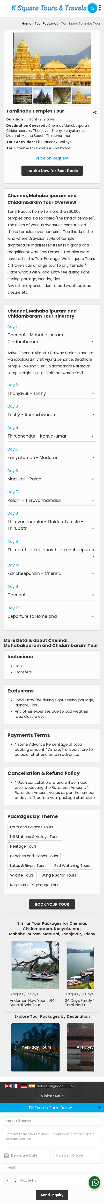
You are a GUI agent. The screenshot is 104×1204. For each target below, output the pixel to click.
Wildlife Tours (22, 875)
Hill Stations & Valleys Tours (34, 836)
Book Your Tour (52, 904)
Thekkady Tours (35, 1047)
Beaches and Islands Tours (34, 855)
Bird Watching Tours (72, 865)
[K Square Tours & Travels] (49, 9)
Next (88, 974)
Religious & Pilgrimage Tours (35, 884)
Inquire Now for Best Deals (52, 170)
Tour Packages (46, 23)
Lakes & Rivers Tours (28, 865)
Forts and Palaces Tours (31, 827)
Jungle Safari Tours (59, 875)
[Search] (92, 8)
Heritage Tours (23, 846)
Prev (16, 974)
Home (26, 23)
